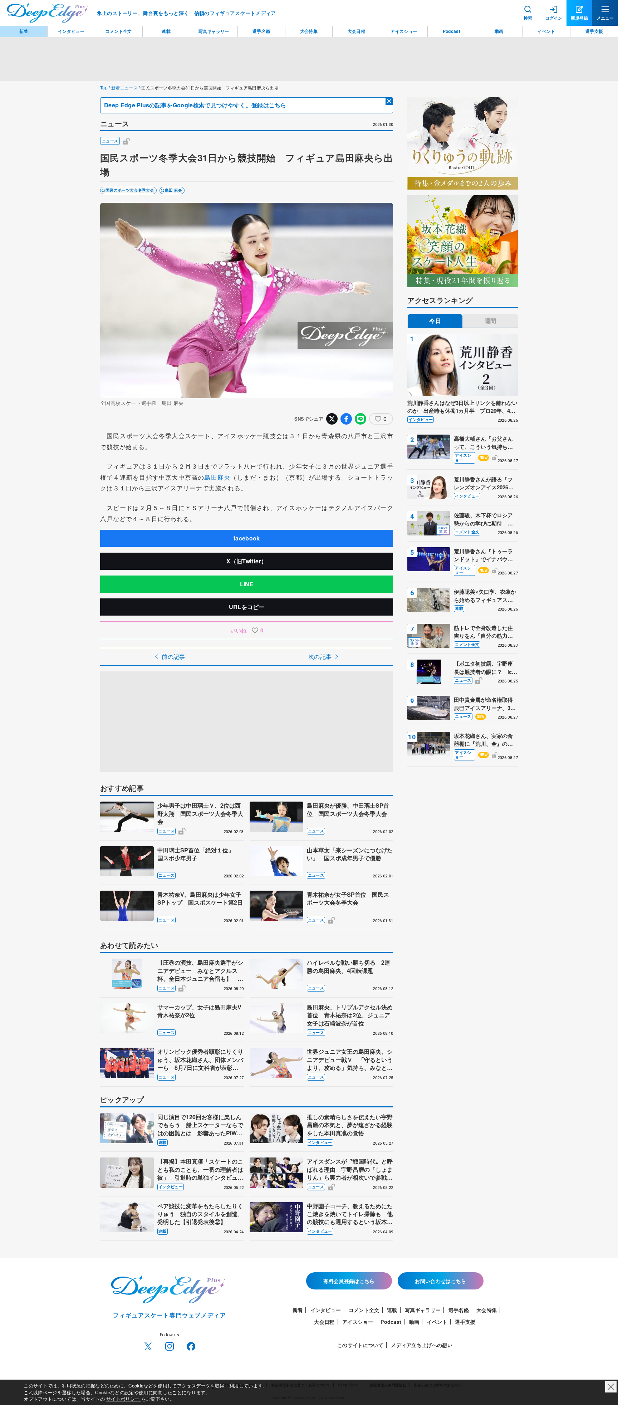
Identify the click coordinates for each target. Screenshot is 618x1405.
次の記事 (320, 656)
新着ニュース (124, 87)
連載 (162, 1142)
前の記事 (173, 656)
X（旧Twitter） (246, 561)
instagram (169, 1346)
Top (104, 87)
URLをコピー (247, 607)
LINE (247, 584)
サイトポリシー (123, 1398)
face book (191, 1346)
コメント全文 (467, 531)
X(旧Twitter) (148, 1346)
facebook (247, 538)
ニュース (110, 140)
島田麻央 (217, 477)
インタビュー (320, 1142)
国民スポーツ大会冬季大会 (130, 190)
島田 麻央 (173, 190)
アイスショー (463, 457)
